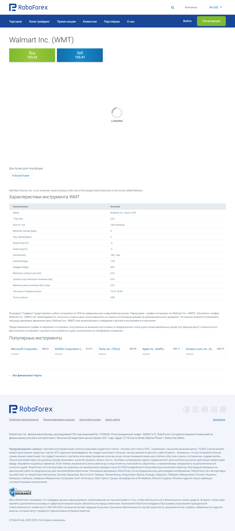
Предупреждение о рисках (59, 419)
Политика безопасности (23, 419)
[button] (28, 7)
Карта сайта (112, 419)
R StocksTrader (20, 175)
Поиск (115, 7)
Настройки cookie (90, 419)
